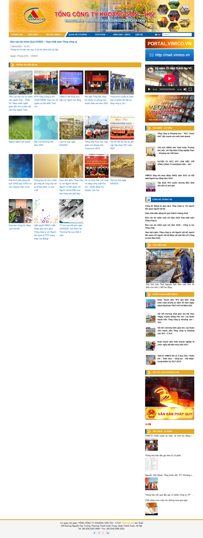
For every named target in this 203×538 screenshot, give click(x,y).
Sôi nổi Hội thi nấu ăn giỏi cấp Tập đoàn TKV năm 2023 (122, 145)
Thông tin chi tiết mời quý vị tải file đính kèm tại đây (34, 49)
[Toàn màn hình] (190, 89)
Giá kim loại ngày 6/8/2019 (118, 182)
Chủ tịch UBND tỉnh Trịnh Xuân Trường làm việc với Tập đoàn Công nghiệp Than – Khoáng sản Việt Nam (175, 150)
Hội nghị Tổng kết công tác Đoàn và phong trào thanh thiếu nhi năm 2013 (96, 100)
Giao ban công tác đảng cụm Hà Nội (20, 227)
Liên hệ (139, 35)
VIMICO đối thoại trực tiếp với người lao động (70, 98)
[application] (169, 78)
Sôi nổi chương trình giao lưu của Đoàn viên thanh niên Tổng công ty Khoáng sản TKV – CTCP (175, 331)
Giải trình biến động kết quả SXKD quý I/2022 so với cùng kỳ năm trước (20, 183)
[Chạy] (149, 89)
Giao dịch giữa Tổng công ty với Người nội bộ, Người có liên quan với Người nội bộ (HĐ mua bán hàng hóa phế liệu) (71, 187)
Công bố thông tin (162, 199)
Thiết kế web (128, 523)
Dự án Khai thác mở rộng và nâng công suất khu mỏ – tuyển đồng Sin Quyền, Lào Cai (96, 185)
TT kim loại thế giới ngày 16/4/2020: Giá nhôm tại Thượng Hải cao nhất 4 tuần (70, 230)
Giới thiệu (33, 35)
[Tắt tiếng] (185, 89)
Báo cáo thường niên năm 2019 (44, 143)
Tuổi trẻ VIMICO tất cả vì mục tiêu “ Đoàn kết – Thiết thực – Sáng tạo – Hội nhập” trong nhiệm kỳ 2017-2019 (175, 359)
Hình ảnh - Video (121, 35)
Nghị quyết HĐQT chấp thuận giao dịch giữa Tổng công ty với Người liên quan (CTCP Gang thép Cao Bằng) (45, 232)
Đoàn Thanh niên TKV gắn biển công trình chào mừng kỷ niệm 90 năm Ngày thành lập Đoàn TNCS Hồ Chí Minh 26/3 (175, 303)
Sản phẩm (100, 35)
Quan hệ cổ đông (78, 35)
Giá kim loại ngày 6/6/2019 (67, 143)
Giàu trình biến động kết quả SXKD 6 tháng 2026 (166, 213)
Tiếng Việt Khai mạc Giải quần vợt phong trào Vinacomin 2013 (96, 145)
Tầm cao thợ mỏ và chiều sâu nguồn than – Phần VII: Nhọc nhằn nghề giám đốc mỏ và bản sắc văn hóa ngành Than (21, 103)
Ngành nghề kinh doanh (19, 142)
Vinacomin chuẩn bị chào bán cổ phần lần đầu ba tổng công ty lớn (121, 100)
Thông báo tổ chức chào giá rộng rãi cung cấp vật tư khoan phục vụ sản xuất (45, 185)
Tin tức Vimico (53, 35)
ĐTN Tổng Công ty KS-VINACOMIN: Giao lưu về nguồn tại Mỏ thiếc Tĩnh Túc (46, 101)
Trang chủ (17, 35)
